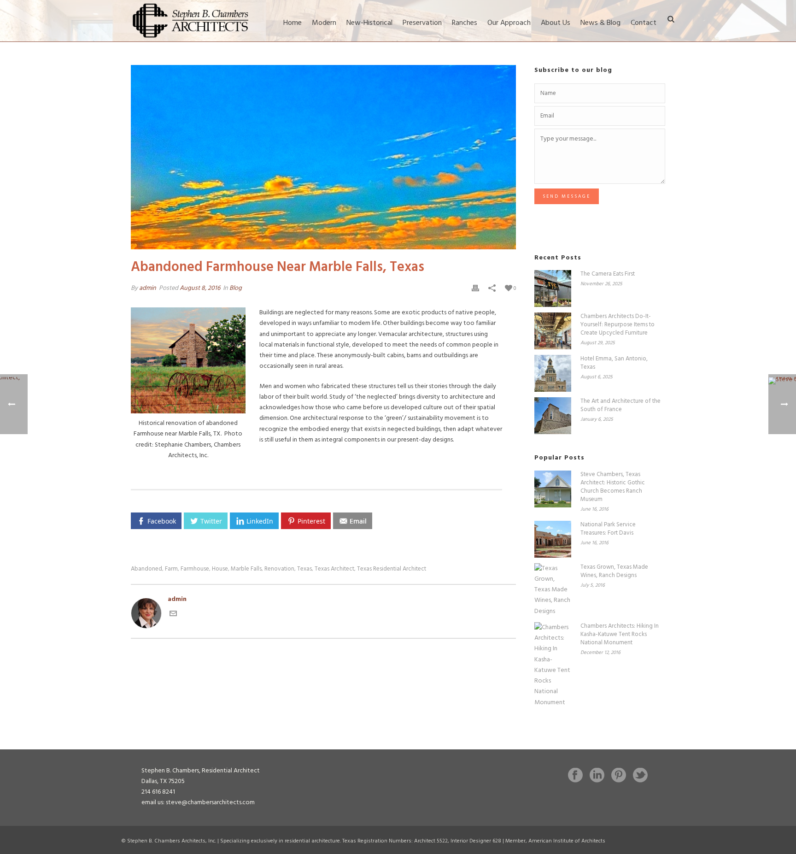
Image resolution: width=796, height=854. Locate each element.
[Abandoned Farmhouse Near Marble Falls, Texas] (323, 157)
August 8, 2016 (200, 288)
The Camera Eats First (607, 274)
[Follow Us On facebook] (575, 776)
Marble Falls (246, 569)
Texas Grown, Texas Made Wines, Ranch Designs (614, 571)
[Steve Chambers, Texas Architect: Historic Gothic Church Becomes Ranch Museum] (552, 489)
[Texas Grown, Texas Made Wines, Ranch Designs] (552, 590)
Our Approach (509, 23)
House (220, 569)
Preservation (422, 23)
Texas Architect (334, 569)
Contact (643, 23)
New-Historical (369, 23)
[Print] (475, 288)
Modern (324, 23)
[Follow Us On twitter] (640, 776)
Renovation (279, 569)
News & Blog (600, 23)
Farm (171, 569)
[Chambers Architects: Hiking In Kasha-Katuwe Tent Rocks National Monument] (552, 665)
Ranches (464, 23)
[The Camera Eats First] (552, 288)
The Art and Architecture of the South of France (620, 405)
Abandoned (146, 569)
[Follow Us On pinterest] (618, 776)
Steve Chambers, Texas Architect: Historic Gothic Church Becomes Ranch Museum (612, 487)
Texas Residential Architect (391, 569)
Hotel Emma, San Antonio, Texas (614, 363)
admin (147, 288)
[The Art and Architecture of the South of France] (552, 415)
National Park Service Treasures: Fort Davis (608, 529)
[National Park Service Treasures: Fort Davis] (552, 539)
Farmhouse (195, 569)
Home (292, 23)
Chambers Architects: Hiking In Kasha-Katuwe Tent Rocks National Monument (619, 634)
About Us (555, 23)
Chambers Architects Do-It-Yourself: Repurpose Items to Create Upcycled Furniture (617, 324)
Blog (235, 288)
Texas (304, 569)
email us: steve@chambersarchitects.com (198, 802)
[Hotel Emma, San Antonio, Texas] (552, 373)
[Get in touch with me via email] (173, 615)
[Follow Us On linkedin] (597, 776)
